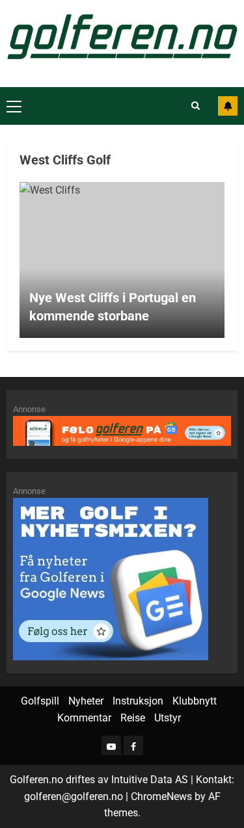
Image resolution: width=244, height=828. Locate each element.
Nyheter (85, 701)
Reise (132, 718)
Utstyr (167, 718)
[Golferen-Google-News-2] (110, 578)
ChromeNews (161, 796)
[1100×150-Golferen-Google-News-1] (122, 430)
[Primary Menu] (14, 106)
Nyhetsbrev (227, 106)
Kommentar (84, 718)
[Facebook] (133, 745)
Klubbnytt (194, 701)
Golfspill (40, 701)
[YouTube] (111, 745)
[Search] (195, 106)
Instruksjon (138, 701)
